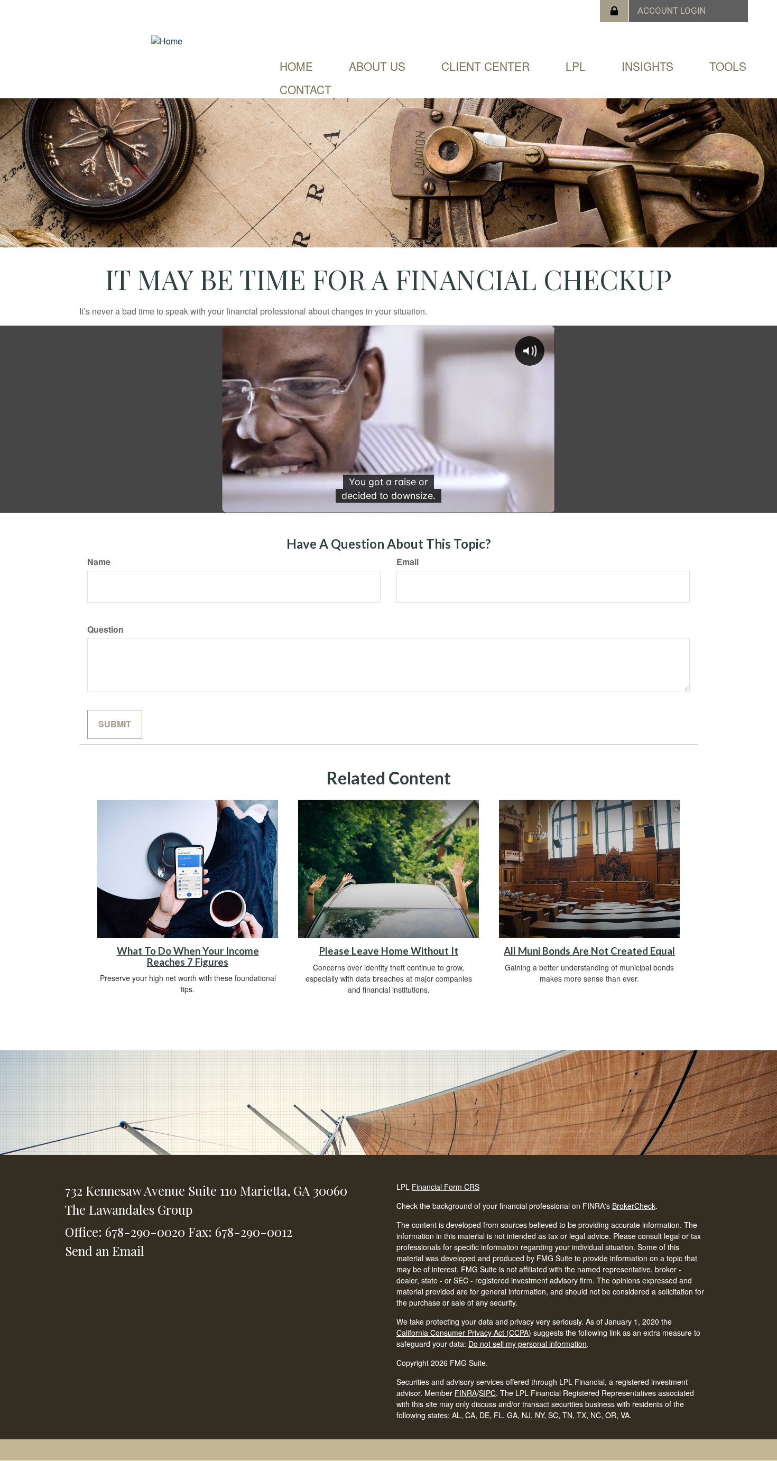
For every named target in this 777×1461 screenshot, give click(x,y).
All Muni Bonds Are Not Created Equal (589, 951)
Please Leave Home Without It (388, 951)
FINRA (466, 1393)
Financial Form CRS (445, 1186)
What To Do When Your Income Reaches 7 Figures (188, 956)
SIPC (487, 1393)
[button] (377, 66)
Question (105, 629)
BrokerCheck (633, 1205)
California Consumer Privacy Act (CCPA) (463, 1332)
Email (407, 562)
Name (98, 562)
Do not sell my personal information (527, 1343)
